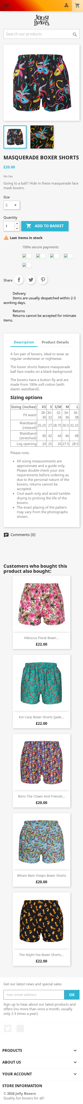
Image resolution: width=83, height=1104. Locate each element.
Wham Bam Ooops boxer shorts (41, 875)
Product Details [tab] (55, 342)
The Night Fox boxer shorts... (41, 954)
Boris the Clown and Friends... (41, 796)
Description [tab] (24, 342)
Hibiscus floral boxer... (41, 638)
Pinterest (42, 279)
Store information (22, 1085)
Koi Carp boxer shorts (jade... (41, 717)
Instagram (20, 1028)
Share (19, 279)
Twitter (7, 1028)
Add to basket (45, 226)
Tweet (31, 279)
